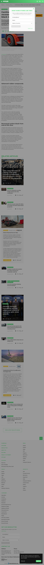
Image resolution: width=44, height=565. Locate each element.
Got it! (38, 561)
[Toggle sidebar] (1, 1)
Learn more (30, 28)
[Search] (42, 1)
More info (23, 560)
